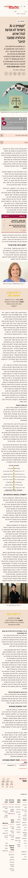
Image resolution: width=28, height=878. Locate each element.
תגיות (6, 843)
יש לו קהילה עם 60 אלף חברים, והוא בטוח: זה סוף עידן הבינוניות (17, 226)
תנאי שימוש (5, 833)
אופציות (18, 827)
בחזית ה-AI (21, 21)
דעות (25, 827)
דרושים (12, 839)
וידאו (25, 857)
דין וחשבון (24, 822)
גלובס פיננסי (17, 807)
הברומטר (18, 832)
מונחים (6, 845)
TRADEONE (17, 838)
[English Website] (25, 11)
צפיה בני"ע (18, 829)
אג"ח (19, 817)
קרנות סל (18, 824)
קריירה (25, 843)
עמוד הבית (23, 13)
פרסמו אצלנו (5, 850)
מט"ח (19, 814)
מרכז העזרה (5, 828)
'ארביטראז (18, 812)
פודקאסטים (24, 851)
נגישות (6, 848)
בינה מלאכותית (10, 765)
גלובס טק (25, 825)
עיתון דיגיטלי (11, 807)
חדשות (25, 800)
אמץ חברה (12, 862)
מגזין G (18, 13)
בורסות (18, 819)
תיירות (25, 841)
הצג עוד (24, 230)
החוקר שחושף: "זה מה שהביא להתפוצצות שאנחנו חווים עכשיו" (18, 221)
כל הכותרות (24, 854)
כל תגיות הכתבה (23, 768)
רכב (26, 846)
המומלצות (24, 859)
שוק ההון (25, 805)
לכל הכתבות (6, 216)
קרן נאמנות (18, 822)
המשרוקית (24, 838)
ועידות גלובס (11, 854)
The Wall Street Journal (25, 834)
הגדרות (6, 830)
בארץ (25, 807)
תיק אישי (18, 809)
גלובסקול (12, 857)
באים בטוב (11, 859)
